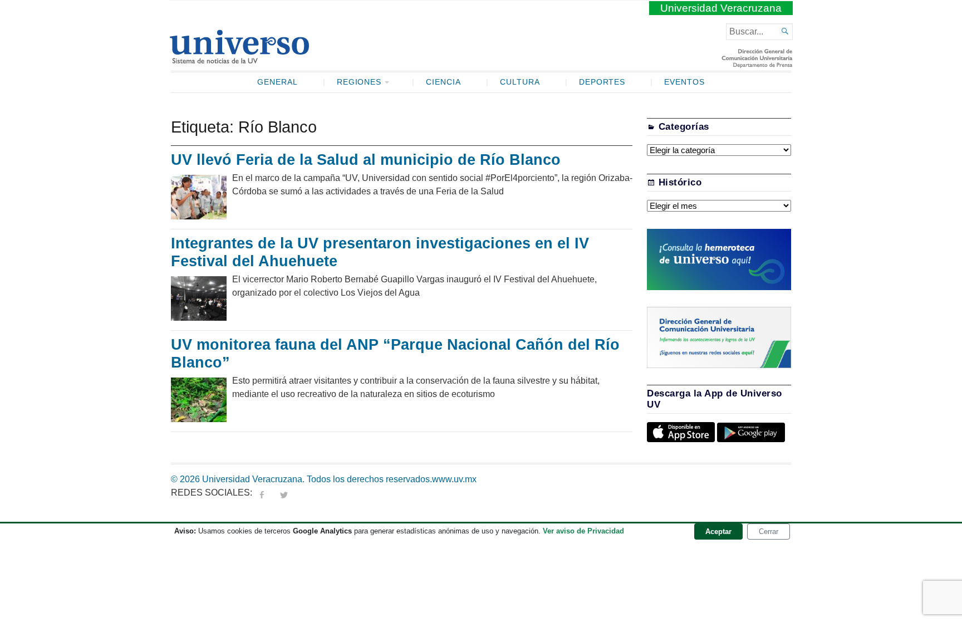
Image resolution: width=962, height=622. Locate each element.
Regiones (359, 82)
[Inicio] (239, 59)
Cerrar (768, 531)
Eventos (684, 82)
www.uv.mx (454, 479)
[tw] (284, 492)
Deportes (602, 82)
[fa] (261, 492)
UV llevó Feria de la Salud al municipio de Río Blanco (366, 159)
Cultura (520, 82)
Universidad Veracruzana (721, 8)
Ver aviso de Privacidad (583, 531)
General (277, 82)
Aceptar (718, 531)
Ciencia (443, 82)
